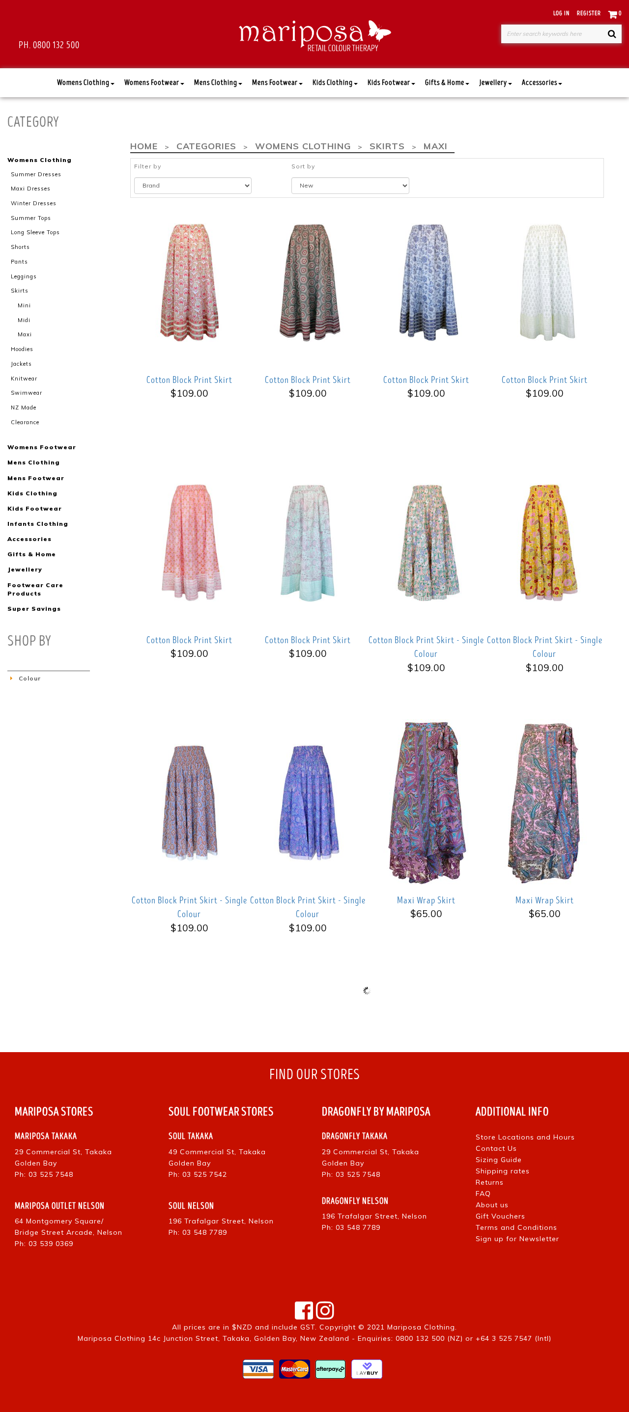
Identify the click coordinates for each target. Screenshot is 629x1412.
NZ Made (23, 407)
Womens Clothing (83, 82)
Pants (19, 261)
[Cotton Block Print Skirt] (189, 282)
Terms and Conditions (516, 1227)
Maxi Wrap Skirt (426, 900)
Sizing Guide (499, 1159)
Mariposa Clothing (421, 1327)
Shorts (20, 247)
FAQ (483, 1193)
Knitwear (24, 378)
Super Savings (34, 608)
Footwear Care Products (35, 589)
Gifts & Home (444, 82)
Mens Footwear (275, 82)
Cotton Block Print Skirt (189, 380)
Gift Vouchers (500, 1216)
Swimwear (26, 392)
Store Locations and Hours (525, 1137)
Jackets (21, 363)
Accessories (539, 82)
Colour (30, 678)
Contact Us (496, 1148)
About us (492, 1204)
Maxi (25, 334)
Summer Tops (31, 218)
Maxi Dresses (31, 188)
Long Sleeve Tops (35, 232)
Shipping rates (503, 1171)
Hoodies (22, 349)
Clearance (25, 422)
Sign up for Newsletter (517, 1238)
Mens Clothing (215, 82)
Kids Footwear (389, 82)
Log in (561, 13)
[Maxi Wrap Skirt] (426, 802)
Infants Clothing (37, 523)
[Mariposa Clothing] (315, 34)
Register (589, 13)
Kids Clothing (333, 82)
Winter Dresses (34, 203)
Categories (206, 146)
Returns (490, 1182)
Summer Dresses (36, 174)
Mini (24, 305)
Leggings (24, 276)
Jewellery (493, 82)
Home (144, 146)
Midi (24, 320)
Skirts (20, 290)
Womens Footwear (151, 82)
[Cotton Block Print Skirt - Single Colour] (426, 542)
